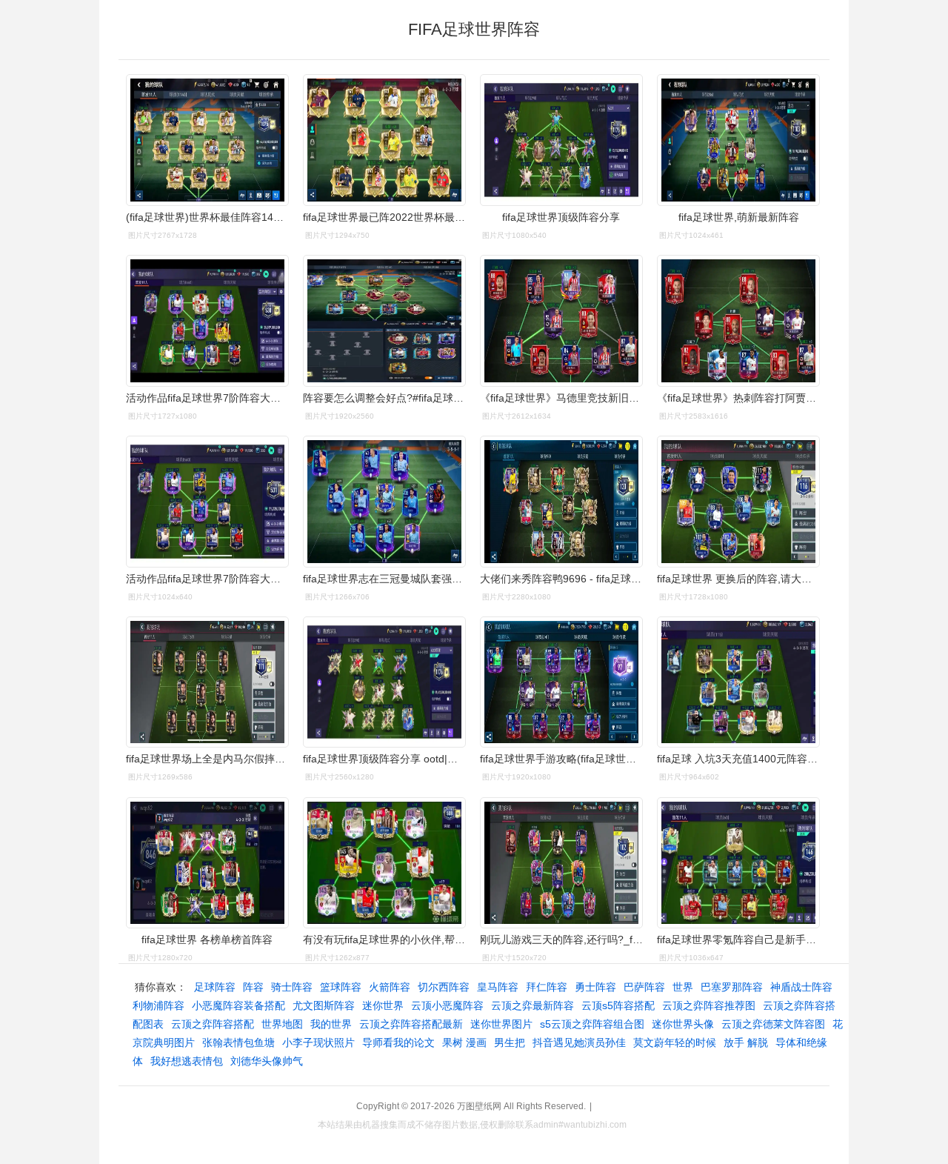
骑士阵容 (292, 987)
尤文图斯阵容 (324, 1005)
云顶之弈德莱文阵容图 (773, 1024)
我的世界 (331, 1024)
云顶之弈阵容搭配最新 (411, 1024)
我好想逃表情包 (186, 1061)
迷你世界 (383, 1005)
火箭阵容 (389, 987)
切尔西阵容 (444, 987)
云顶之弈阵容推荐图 (708, 1005)
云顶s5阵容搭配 (618, 1005)
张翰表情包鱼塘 (238, 1042)
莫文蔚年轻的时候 (674, 1042)
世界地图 (282, 1024)
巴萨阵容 (644, 987)
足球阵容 (215, 987)
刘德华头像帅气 (266, 1061)
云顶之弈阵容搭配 (212, 1024)
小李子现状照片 (318, 1042)
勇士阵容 (595, 987)
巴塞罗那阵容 (732, 987)
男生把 (509, 1042)
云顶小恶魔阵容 (447, 1005)
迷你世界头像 (683, 1024)
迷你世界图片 (501, 1024)
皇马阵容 (497, 987)
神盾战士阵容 (801, 987)
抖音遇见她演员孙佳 (579, 1042)
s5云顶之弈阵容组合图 (592, 1024)
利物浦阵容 (158, 1005)
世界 (682, 987)
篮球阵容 (340, 987)
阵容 (253, 987)
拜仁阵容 (546, 987)
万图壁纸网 (479, 1106)
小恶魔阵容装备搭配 (238, 1005)
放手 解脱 (746, 1042)
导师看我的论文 (398, 1042)
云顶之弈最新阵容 (532, 1005)
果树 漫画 (464, 1042)
